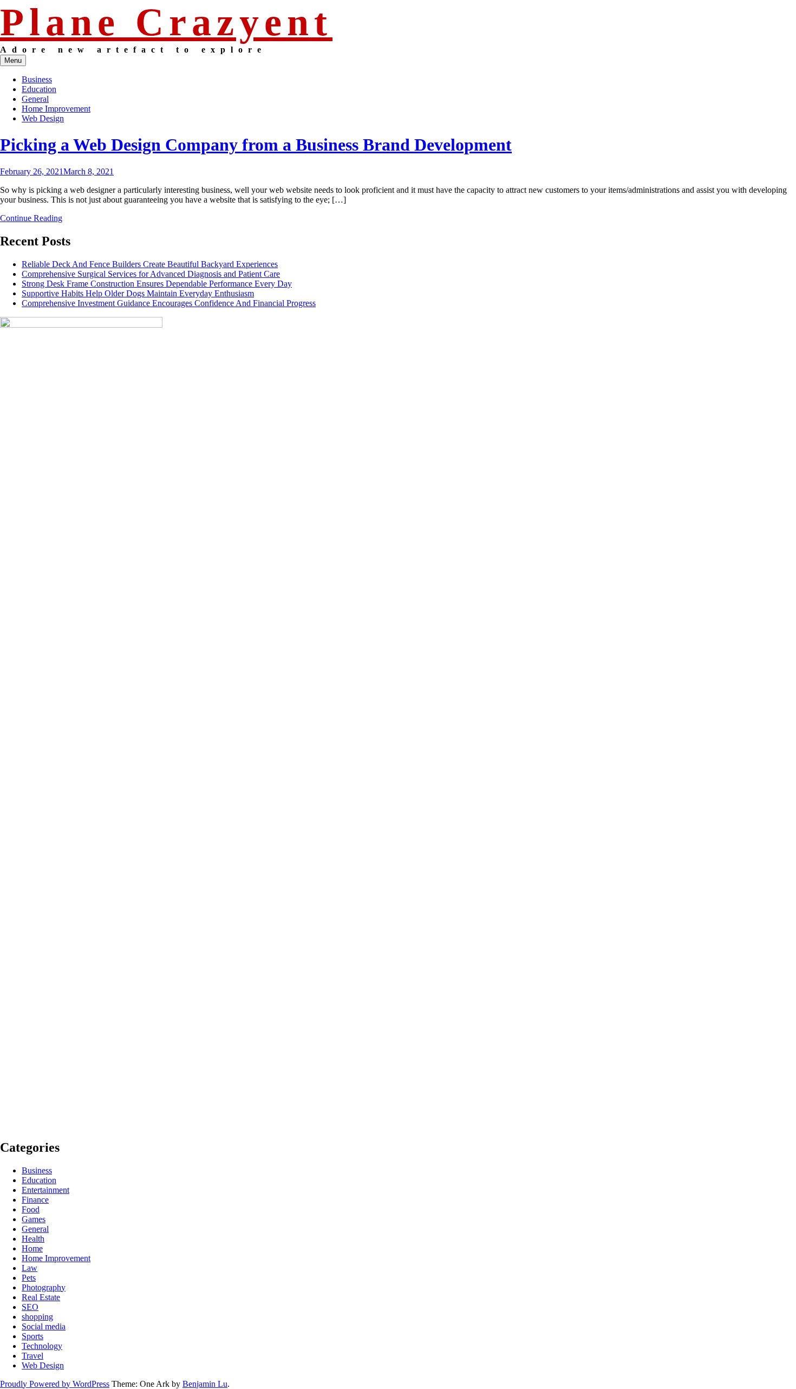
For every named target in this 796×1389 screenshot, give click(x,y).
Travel (32, 1355)
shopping (37, 1316)
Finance (35, 1199)
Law (29, 1268)
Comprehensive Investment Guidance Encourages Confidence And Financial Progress (169, 303)
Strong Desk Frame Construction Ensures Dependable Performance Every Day (157, 283)
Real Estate (41, 1297)
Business (37, 79)
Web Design (43, 118)
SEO (30, 1307)
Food (31, 1209)
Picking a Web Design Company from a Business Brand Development (256, 144)
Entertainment (45, 1190)
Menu (13, 60)
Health (33, 1238)
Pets (29, 1277)
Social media (44, 1326)
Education (39, 89)
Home (32, 1248)
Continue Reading (31, 218)
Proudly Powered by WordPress (54, 1383)
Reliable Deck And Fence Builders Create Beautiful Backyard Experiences (150, 264)
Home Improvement (56, 108)
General (35, 98)
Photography (44, 1287)
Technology (42, 1346)
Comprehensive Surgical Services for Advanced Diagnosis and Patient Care (151, 273)
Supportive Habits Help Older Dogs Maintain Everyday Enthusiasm (138, 293)
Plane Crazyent (166, 22)
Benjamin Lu (204, 1383)
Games (33, 1219)
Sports (32, 1336)
